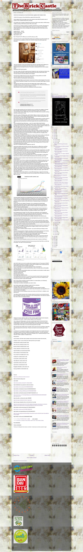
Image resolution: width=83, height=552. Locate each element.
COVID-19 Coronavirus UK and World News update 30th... (61, 149)
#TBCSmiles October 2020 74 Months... (61, 182)
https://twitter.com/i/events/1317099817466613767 (23, 409)
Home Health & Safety (40, 420)
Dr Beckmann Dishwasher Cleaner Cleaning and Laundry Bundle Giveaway (63, 424)
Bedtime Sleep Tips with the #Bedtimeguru (62, 368)
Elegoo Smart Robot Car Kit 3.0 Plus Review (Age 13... (60, 211)
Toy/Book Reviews (29, 10)
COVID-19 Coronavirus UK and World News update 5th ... (61, 206)
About (19, 10)
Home (15, 10)
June (55, 227)
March (55, 231)
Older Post (47, 455)
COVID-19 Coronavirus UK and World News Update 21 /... (61, 168)
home (34, 420)
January (55, 234)
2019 (54, 236)
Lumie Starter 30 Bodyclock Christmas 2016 (62, 381)
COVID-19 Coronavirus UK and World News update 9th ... (61, 199)
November (56, 141)
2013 (54, 245)
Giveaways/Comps (38, 10)
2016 (54, 240)
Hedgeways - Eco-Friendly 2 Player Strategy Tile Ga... (60, 189)
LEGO (23, 10)
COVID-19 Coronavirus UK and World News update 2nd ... (61, 215)
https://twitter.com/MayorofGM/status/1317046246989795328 (25, 390)
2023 (54, 133)
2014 (54, 243)
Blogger (59, 549)
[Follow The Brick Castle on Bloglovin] (57, 341)
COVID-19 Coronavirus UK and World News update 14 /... (61, 184)
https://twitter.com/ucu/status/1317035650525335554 (23, 386)
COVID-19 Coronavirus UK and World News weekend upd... (61, 178)
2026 (54, 129)
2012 (54, 246)
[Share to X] (34, 419)
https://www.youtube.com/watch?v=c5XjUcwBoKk (23, 382)
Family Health (27, 420)
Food (45, 10)
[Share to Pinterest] (37, 419)
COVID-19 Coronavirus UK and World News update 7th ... (61, 203)
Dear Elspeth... (59, 387)
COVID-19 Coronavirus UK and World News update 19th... (61, 173)
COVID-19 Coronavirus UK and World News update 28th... (61, 151)
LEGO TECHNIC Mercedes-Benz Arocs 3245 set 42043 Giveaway (63, 416)
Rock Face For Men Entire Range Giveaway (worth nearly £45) (63, 395)
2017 (54, 239)
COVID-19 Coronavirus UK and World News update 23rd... (61, 166)
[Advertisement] (58, 86)
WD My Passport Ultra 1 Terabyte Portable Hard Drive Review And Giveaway (63, 360)
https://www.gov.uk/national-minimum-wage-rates (23, 400)
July (55, 225)
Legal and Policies (57, 10)
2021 (54, 136)
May (55, 228)
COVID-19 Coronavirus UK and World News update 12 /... (61, 191)
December (56, 139)
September (56, 222)
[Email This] (32, 419)
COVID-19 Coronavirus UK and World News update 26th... (61, 159)
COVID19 (23, 420)
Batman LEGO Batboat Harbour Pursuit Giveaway (62, 374)
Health (31, 420)
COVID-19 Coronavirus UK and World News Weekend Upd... (61, 163)
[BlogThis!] (33, 419)
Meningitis (50, 10)
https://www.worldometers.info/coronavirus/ (21, 376)
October (55, 142)
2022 (54, 135)
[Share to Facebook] (36, 419)
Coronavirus (18, 420)
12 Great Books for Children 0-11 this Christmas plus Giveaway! (63, 401)
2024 (54, 132)
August (55, 224)
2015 (54, 242)
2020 (54, 138)
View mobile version (31, 457)
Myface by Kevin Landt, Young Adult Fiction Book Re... (60, 175)
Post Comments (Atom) (22, 460)
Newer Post (16, 455)
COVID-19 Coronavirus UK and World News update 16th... (61, 180)
